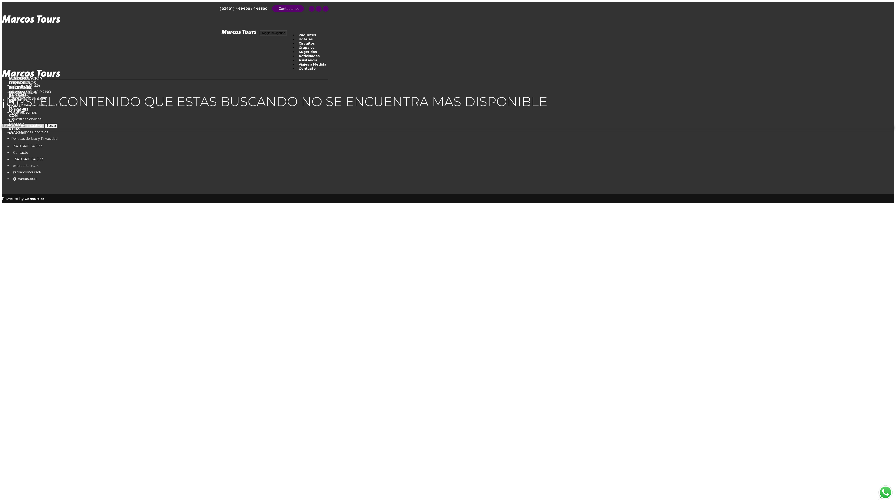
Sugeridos (308, 52)
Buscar (51, 125)
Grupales (307, 48)
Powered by (23, 198)
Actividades (309, 56)
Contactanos (288, 9)
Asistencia (308, 60)
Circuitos (307, 43)
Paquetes (307, 35)
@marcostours (24, 179)
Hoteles (306, 39)
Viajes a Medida (312, 64)
